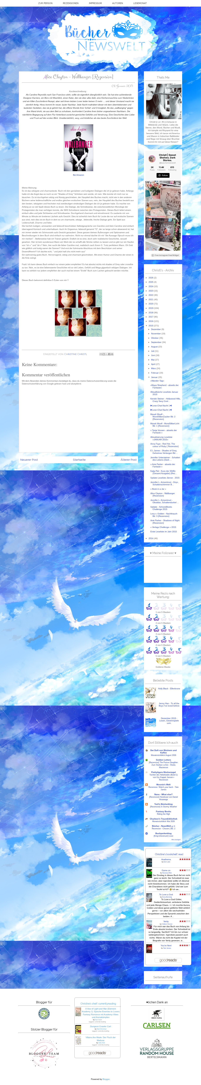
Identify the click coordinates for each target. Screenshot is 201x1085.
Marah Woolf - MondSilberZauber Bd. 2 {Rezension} (162, 416)
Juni (153, 355)
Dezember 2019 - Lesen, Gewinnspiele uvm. (169, 720)
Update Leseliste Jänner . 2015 (165, 478)
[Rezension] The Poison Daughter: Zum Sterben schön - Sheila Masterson (163, 765)
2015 (151, 326)
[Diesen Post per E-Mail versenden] (100, 354)
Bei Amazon (78, 175)
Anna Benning (167, 897)
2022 (151, 295)
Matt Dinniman (102, 1029)
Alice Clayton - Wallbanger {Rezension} (162, 494)
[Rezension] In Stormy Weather (163, 807)
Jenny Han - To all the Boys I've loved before (169, 704)
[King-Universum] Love (163, 836)
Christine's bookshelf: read (169, 854)
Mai (153, 360)
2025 (151, 282)
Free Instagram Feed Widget (167, 255)
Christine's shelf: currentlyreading (98, 1003)
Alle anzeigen (176, 839)
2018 (151, 312)
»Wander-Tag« (157, 381)
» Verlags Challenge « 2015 (163, 527)
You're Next (166, 945)
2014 (151, 538)
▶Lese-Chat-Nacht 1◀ (161, 406)
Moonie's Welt (163, 785)
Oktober (155, 338)
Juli (153, 351)
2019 (151, 308)
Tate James (167, 948)
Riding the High (163, 814)
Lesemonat (140, 3)
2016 (151, 321)
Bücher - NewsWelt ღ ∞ (163, 826)
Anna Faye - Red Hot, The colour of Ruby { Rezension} (164, 445)
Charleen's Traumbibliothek (163, 819)
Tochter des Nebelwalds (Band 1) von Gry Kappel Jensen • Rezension (163, 777)
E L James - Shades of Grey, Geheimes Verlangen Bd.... (164, 452)
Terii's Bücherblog (163, 804)
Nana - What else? (163, 794)
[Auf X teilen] (106, 354)
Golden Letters (163, 760)
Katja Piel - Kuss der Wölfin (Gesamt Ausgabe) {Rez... (163, 472)
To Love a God (166, 894)
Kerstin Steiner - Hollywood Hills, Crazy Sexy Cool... (165, 400)
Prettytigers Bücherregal (163, 772)
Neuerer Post (29, 459)
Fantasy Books (163, 811)
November (156, 334)
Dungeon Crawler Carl (100, 1026)
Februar (155, 373)
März (153, 368)
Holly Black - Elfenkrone (169, 689)
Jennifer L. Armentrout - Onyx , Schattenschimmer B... (164, 483)
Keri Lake (167, 862)
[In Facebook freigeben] (109, 354)
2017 (151, 317)
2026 (151, 278)
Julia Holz (101, 1043)
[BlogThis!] (103, 354)
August (154, 347)
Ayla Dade (98, 1019)
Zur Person (45, 3)
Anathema (166, 859)
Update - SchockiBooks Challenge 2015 (161, 508)
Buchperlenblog (163, 833)
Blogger (106, 1079)
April (153, 364)
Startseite (79, 459)
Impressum (95, 3)
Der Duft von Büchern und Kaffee (163, 751)
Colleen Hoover (167, 924)
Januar (154, 377)
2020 (151, 304)
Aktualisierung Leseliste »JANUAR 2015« (161, 438)
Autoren (117, 3)
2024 (151, 286)
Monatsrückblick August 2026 (163, 755)
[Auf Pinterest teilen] (112, 354)
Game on (166, 870)
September (156, 342)
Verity (166, 921)
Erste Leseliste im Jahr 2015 (163, 532)
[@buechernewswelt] (152, 159)
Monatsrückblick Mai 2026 (163, 821)
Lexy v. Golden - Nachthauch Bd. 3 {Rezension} (163, 515)
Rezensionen (71, 3)
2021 (151, 299)
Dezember (156, 329)
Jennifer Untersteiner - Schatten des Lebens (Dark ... (165, 458)
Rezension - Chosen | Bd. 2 (163, 828)
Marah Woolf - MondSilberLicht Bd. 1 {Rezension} (164, 424)
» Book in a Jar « (158, 489)
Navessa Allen (167, 873)
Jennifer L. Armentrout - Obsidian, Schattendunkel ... (164, 501)
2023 (151, 291)
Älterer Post (129, 459)
